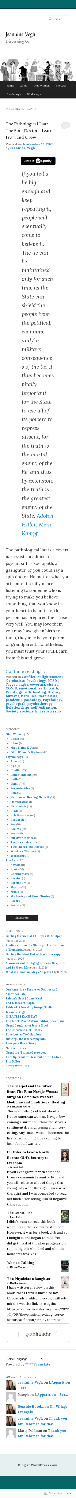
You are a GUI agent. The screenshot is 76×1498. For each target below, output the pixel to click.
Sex (13, 824)
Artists (15, 865)
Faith (53, 688)
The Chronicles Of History (24, 1030)
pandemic (14, 700)
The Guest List (19, 1213)
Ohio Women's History (26, 752)
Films (14, 743)
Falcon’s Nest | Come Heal (24, 998)
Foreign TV (18, 883)
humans (12, 696)
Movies (16, 887)
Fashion (16, 878)
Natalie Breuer (16, 1048)
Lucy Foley (16, 1217)
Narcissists (15, 680)
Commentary (20, 874)
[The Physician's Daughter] (65, 1287)
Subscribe (21, 918)
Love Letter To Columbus (23, 1034)
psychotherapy (40, 703)
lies (33, 696)
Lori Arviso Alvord (20, 1106)
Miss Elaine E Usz (23, 748)
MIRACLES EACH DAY (21, 1016)
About (23, 85)
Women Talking (20, 1262)
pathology (32, 700)
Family (11, 692)
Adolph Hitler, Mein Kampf (37, 524)
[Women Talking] (65, 1271)
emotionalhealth (33, 688)
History (54, 692)
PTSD (52, 680)
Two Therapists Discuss (27, 847)
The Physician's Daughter (28, 1278)
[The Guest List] (65, 1222)
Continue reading (26, 671)
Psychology (14, 94)
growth (25, 692)
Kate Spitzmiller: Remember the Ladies (33, 1057)
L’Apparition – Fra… (51, 1394)
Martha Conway (18, 1283)
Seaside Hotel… (31, 1406)
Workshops (34, 94)
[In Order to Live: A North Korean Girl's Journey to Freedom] (65, 1161)
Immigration (19, 802)
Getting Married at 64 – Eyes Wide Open (34, 936)
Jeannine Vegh (20, 34)
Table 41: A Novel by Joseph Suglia (29, 1007)
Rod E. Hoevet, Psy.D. (20, 1003)
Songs (15, 833)
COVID (11, 688)
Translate (42, 1364)
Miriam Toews (17, 1267)
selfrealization (43, 707)
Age (13, 766)
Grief (14, 793)
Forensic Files (20, 788)
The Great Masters (24, 842)
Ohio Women (42, 85)
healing (39, 692)
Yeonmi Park (17, 1167)
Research (17, 820)
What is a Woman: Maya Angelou (28, 972)
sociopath (28, 711)
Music (15, 892)
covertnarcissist (44, 684)
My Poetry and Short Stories (30, 896)
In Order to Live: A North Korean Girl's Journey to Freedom (28, 1157)
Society (12, 711)
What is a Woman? (23, 851)
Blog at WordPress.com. (38, 1465)
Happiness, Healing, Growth (30, 797)
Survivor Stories (22, 838)
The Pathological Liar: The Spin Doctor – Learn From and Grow (29, 130)
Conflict (28, 677)
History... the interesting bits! (26, 1039)
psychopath (16, 703)
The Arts (61, 85)
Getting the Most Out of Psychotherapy (33, 954)
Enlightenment (50, 677)
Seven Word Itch (17, 1066)
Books (15, 739)
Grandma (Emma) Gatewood (26, 1052)
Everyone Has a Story (21, 1043)
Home (10, 85)
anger (23, 684)
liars (25, 696)
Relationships (18, 707)
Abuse (15, 761)
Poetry (15, 901)
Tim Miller (13, 1061)
